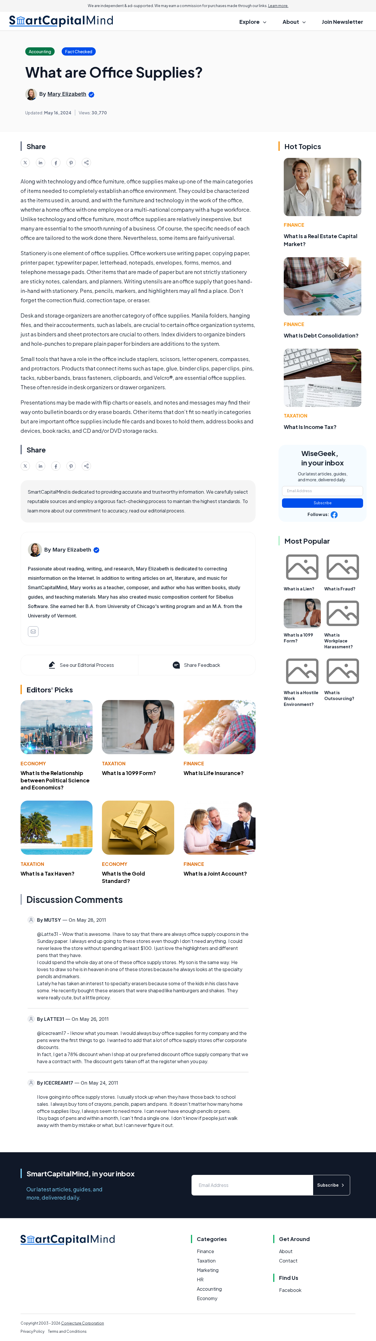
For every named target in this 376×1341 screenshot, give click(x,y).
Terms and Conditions (67, 1331)
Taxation (113, 763)
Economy (33, 763)
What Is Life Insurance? (214, 772)
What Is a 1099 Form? (129, 772)
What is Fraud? (339, 588)
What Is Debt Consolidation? (321, 335)
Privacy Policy (32, 1331)
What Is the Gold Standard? (123, 877)
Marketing (208, 1270)
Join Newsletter (342, 21)
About (286, 1251)
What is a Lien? (299, 588)
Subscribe (323, 503)
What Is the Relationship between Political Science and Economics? (55, 780)
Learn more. (278, 6)
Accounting (209, 1289)
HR (200, 1279)
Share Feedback (202, 665)
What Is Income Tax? (310, 426)
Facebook (290, 1290)
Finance (194, 763)
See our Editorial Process (87, 665)
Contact (288, 1260)
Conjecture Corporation (82, 1323)
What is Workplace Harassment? (338, 640)
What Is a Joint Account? (215, 873)
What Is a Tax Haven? (48, 873)
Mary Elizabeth (67, 94)
